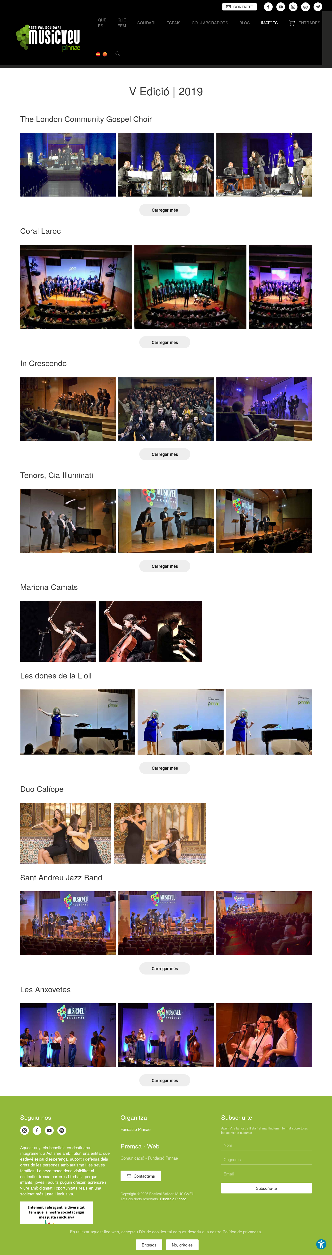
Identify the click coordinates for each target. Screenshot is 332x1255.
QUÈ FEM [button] (122, 22)
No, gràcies (182, 1245)
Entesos (149, 1245)
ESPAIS (173, 23)
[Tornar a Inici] (48, 38)
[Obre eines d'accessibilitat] (321, 1244)
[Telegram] (318, 6)
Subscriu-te (266, 1188)
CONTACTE (243, 6)
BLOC (244, 23)
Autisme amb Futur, (64, 1153)
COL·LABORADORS (210, 23)
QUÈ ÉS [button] (102, 22)
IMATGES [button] (269, 23)
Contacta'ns (144, 1176)
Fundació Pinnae (135, 1129)
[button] (117, 53)
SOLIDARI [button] (146, 23)
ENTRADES (309, 23)
